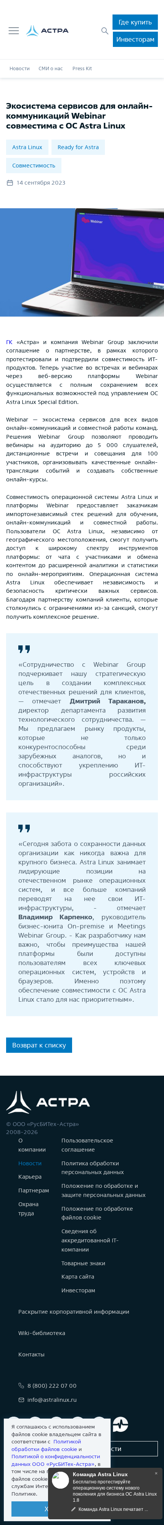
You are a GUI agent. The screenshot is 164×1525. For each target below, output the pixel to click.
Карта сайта (77, 1276)
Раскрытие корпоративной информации (73, 1311)
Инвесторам (135, 39)
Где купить (135, 22)
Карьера (30, 1176)
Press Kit (82, 68)
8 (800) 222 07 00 (52, 1385)
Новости (20, 68)
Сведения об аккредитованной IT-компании (90, 1240)
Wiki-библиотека (41, 1333)
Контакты (31, 1354)
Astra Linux (27, 147)
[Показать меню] (13, 31)
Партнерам (33, 1190)
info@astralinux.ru (52, 1399)
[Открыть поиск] (105, 31)
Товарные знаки (83, 1263)
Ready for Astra (78, 147)
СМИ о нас (51, 68)
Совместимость (33, 165)
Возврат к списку (39, 1045)
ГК (11, 342)
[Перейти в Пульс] (120, 1424)
